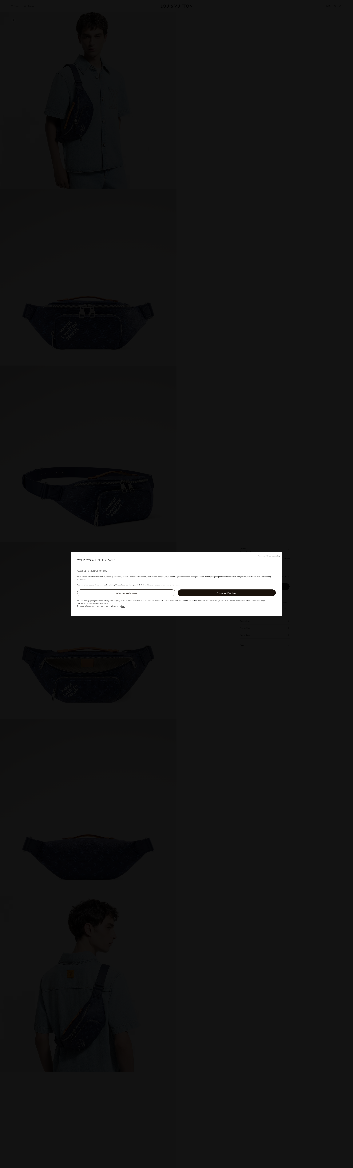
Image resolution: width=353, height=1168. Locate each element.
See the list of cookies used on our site (92, 603)
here (123, 606)
